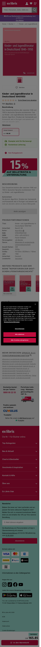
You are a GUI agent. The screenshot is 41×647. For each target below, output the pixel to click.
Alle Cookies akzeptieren (19, 340)
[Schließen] (35, 304)
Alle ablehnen (19, 334)
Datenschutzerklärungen (12, 322)
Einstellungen (19, 328)
